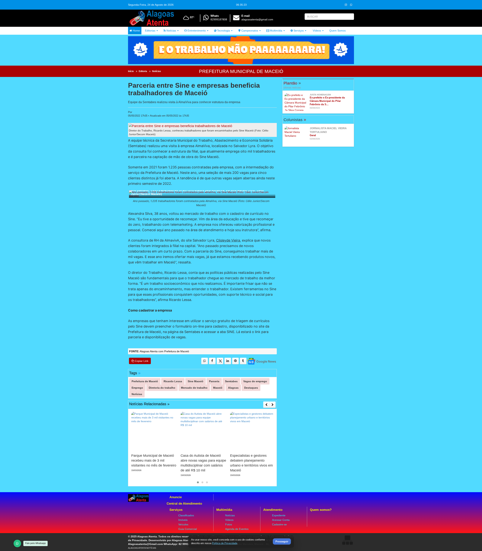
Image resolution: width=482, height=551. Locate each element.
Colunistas (295, 119)
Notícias (171, 30)
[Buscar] (350, 16)
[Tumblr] (243, 361)
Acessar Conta (281, 519)
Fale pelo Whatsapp (35, 543)
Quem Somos (337, 30)
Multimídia (275, 30)
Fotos (228, 524)
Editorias (149, 30)
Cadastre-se (279, 524)
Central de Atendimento (184, 503)
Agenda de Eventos (237, 528)
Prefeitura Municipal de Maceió (241, 71)
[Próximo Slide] (272, 404)
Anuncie (175, 497)
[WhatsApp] (17, 543)
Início (131, 71)
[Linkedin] (227, 361)
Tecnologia (223, 30)
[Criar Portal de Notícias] (347, 540)
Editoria (143, 71)
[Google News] (261, 361)
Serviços (298, 30)
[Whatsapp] (351, 4)
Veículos (183, 524)
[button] (198, 482)
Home (136, 30)
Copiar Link (141, 360)
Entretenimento (196, 30)
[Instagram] (345, 4)
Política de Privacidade (224, 543)
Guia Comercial (187, 528)
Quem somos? (321, 510)
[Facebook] (212, 361)
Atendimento (272, 510)
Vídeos (316, 30)
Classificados (186, 515)
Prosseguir (281, 541)
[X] (220, 361)
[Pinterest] (235, 361)
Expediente (278, 515)
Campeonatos (249, 30)
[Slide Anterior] (266, 404)
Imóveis (183, 519)
